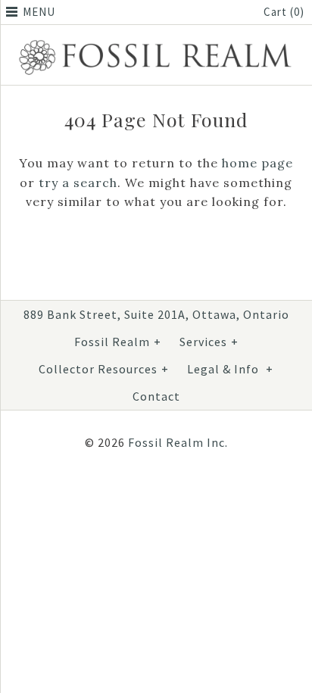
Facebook (113, 492)
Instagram (150, 492)
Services (209, 341)
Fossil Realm (117, 341)
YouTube (186, 492)
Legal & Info (230, 368)
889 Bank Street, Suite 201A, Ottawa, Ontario (156, 314)
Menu (39, 12)
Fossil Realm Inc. (178, 442)
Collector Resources (104, 368)
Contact (156, 396)
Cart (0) (284, 12)
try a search (78, 182)
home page (257, 162)
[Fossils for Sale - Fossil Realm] (156, 41)
